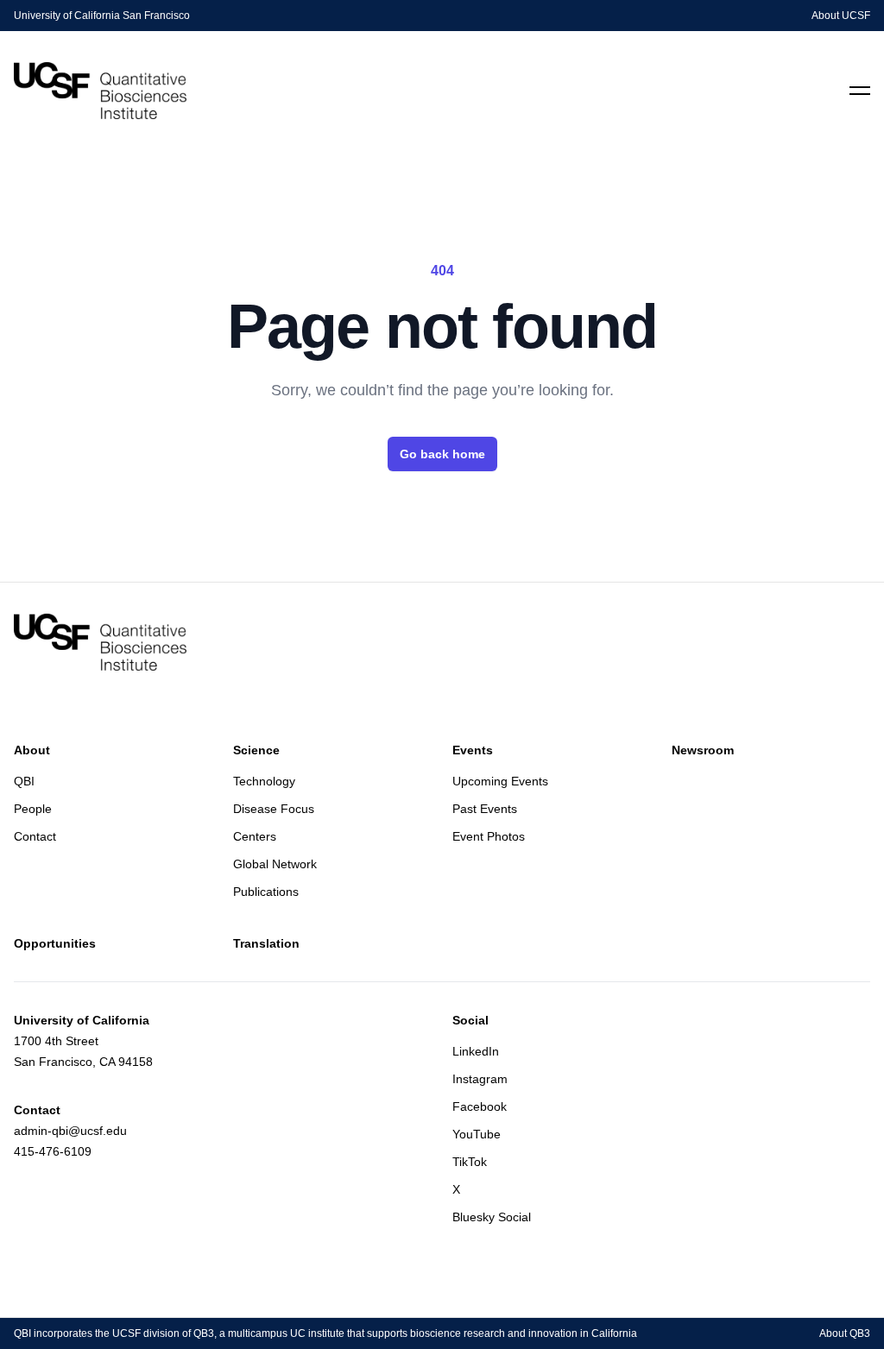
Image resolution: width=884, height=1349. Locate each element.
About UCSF (840, 15)
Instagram (480, 1079)
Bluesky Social (491, 1217)
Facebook (479, 1106)
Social (470, 1020)
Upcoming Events (500, 781)
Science (256, 750)
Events (472, 750)
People (33, 809)
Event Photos (488, 836)
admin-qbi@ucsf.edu (70, 1131)
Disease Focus (273, 809)
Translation (266, 943)
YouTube (476, 1134)
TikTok (469, 1162)
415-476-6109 (53, 1151)
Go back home (442, 454)
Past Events (484, 809)
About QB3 (844, 1333)
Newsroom (703, 750)
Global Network (275, 864)
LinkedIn (475, 1051)
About (32, 750)
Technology (264, 781)
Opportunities (55, 943)
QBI (24, 781)
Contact (35, 836)
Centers (254, 836)
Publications (266, 891)
